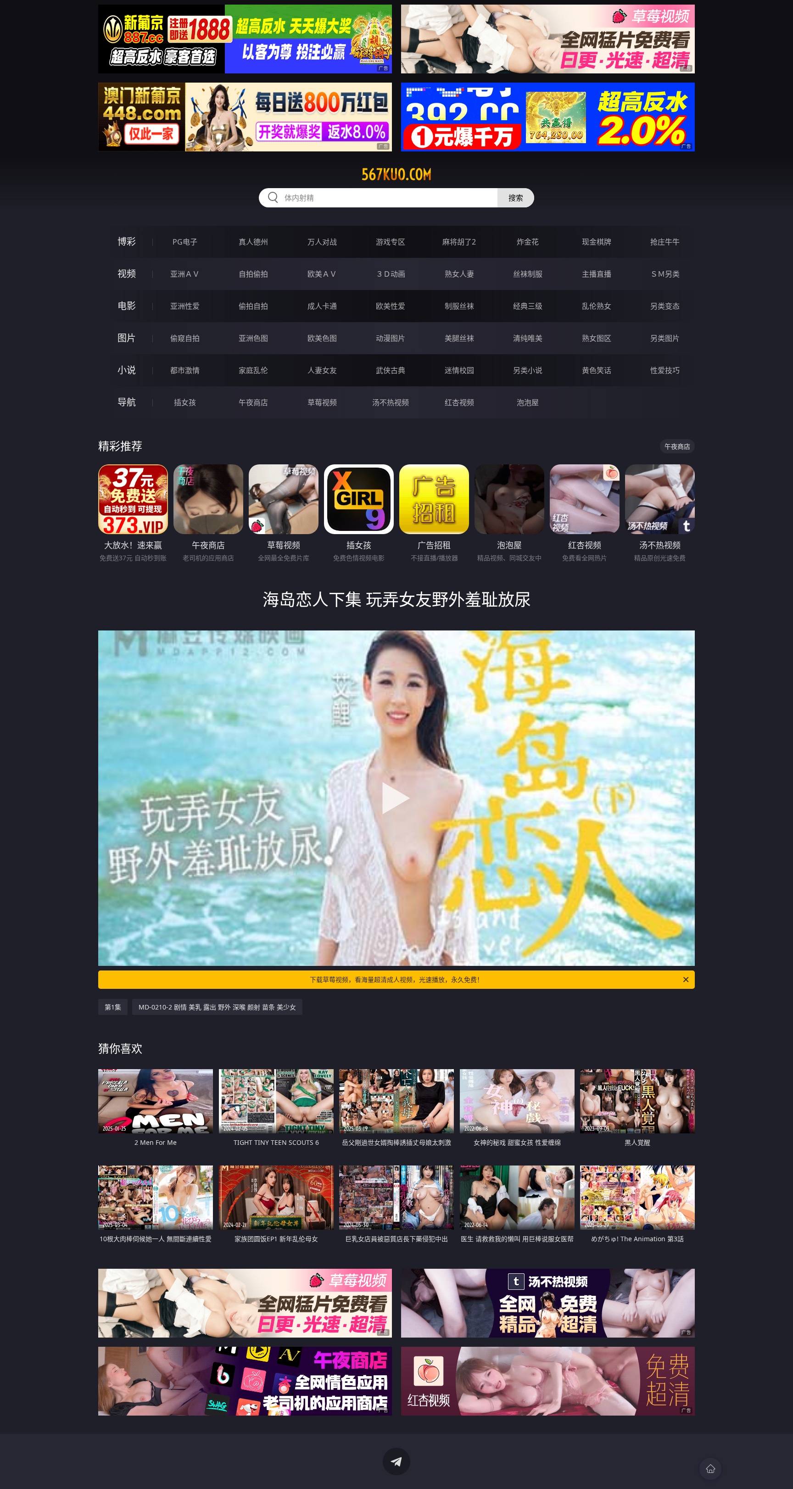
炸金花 (528, 242)
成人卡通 (322, 306)
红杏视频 (459, 402)
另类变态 (665, 306)
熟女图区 (596, 338)
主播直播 (596, 274)
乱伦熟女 (596, 306)
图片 (126, 338)
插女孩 (185, 402)
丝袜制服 (527, 274)
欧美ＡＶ (322, 274)
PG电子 (185, 242)
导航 (126, 402)
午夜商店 (253, 402)
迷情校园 (459, 370)
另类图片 (665, 338)
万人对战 (322, 242)
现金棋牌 (596, 242)
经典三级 (527, 306)
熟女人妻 (459, 274)
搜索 (515, 198)
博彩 (126, 241)
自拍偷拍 (253, 274)
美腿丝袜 (459, 338)
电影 (126, 306)
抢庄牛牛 (665, 242)
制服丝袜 (459, 306)
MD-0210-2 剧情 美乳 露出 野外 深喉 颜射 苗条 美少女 (217, 1007)
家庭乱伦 (253, 370)
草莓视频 (322, 402)
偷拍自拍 (253, 306)
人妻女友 (322, 370)
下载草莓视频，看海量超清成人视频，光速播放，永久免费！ (396, 979)
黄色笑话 (596, 370)
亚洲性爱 (185, 306)
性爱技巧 (665, 370)
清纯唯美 (527, 338)
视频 (126, 274)
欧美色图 (322, 338)
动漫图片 (390, 338)
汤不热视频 (390, 402)
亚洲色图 (253, 338)
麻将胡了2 (459, 242)
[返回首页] (710, 1469)
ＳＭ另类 (665, 274)
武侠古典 (390, 370)
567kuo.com (397, 174)
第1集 (113, 1007)
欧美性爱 (390, 306)
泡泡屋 (528, 402)
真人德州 (253, 242)
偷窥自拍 (185, 338)
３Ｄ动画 (390, 274)
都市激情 (185, 370)
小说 (126, 370)
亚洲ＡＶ (185, 274)
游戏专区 (390, 242)
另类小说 (527, 370)
